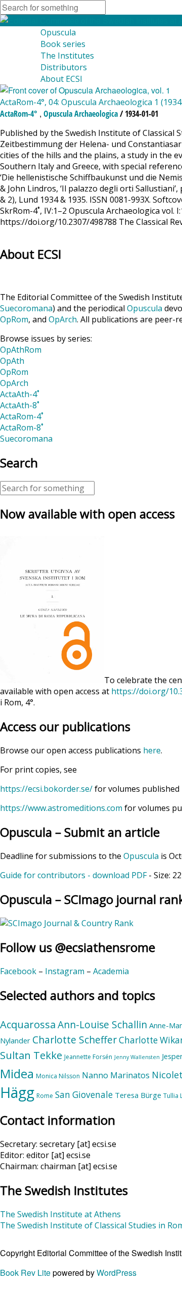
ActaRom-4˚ (21, 416)
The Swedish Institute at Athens (60, 1214)
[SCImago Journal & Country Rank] (66, 923)
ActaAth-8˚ (19, 405)
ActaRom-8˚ (21, 427)
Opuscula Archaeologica (80, 113)
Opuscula (58, 32)
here (152, 750)
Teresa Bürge (138, 1095)
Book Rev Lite (25, 1272)
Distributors (63, 67)
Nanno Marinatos (116, 1075)
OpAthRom (20, 349)
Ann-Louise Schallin (102, 1024)
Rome (44, 1095)
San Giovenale (84, 1094)
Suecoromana (26, 308)
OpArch (63, 319)
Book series (62, 44)
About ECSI (61, 78)
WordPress (116, 1272)
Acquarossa (28, 1024)
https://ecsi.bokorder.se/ (46, 788)
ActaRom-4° (18, 113)
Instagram (64, 971)
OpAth (12, 360)
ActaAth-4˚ (19, 394)
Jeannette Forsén (88, 1056)
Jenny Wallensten (137, 1057)
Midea (17, 1074)
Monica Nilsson (58, 1076)
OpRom (14, 319)
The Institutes (67, 55)
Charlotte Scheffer (74, 1039)
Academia (111, 971)
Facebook (18, 971)
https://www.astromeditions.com (61, 808)
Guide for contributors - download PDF (73, 875)
